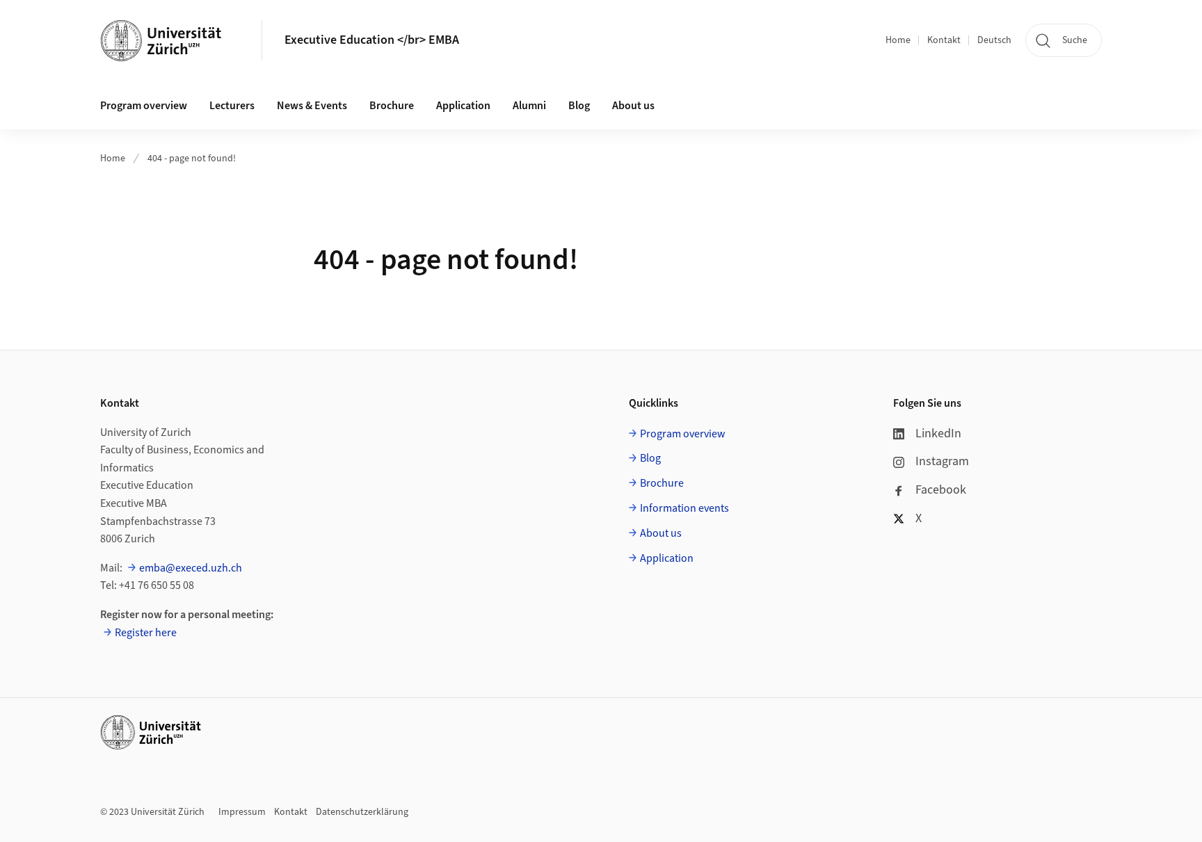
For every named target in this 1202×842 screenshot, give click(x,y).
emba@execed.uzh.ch (190, 568)
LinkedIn (938, 433)
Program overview (143, 105)
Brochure (391, 105)
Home (898, 40)
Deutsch (994, 40)
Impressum (242, 812)
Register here (146, 632)
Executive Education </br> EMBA (372, 40)
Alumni (529, 105)
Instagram (942, 461)
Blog (579, 105)
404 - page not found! (191, 158)
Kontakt (944, 40)
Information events (684, 508)
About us (633, 105)
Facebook (940, 490)
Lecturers (232, 105)
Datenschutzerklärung (362, 812)
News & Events (312, 105)
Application (463, 105)
